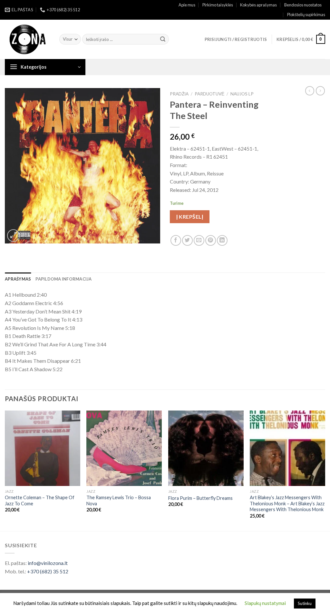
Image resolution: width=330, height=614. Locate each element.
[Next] (325, 470)
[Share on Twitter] (187, 240)
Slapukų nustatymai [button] (265, 603)
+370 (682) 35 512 (47, 571)
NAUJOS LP (242, 93)
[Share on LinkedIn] (222, 240)
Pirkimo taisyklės (217, 4)
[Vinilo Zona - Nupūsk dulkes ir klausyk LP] (27, 39)
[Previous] (5, 470)
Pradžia (179, 93)
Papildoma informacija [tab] (63, 279)
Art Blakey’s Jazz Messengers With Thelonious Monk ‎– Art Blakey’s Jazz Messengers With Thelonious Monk (287, 503)
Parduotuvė (209, 93)
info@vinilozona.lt (48, 563)
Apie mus (187, 4)
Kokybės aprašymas (258, 4)
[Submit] (162, 39)
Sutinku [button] (305, 603)
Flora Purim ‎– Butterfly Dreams (200, 498)
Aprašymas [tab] (18, 279)
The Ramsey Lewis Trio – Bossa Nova (118, 500)
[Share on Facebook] (175, 240)
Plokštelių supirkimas (306, 14)
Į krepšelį (189, 216)
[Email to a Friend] (199, 240)
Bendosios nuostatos (303, 4)
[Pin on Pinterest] (210, 240)
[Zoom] (13, 235)
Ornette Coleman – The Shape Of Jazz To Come (39, 500)
